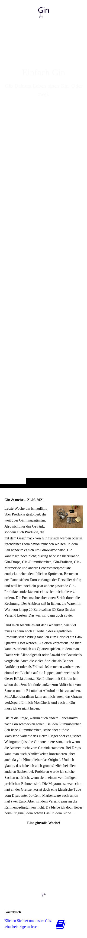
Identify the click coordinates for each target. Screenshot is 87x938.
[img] (43, 253)
